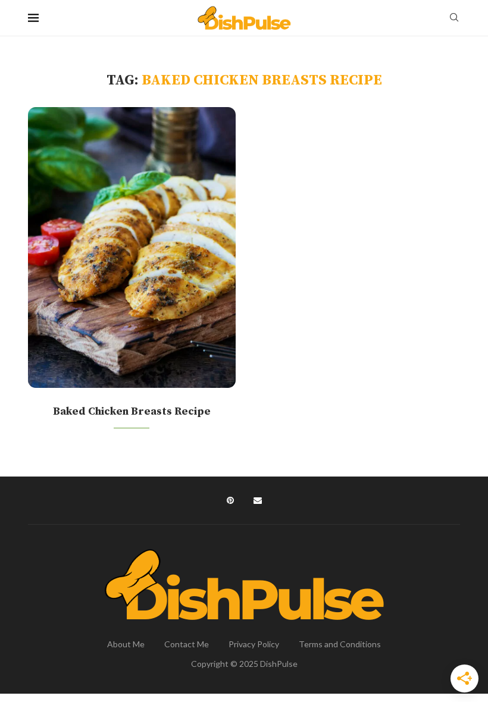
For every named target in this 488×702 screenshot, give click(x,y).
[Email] (258, 500)
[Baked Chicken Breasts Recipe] (132, 247)
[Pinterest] (230, 500)
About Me (126, 644)
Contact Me (186, 644)
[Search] (454, 18)
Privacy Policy (254, 644)
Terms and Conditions (340, 644)
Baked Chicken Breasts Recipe (132, 411)
